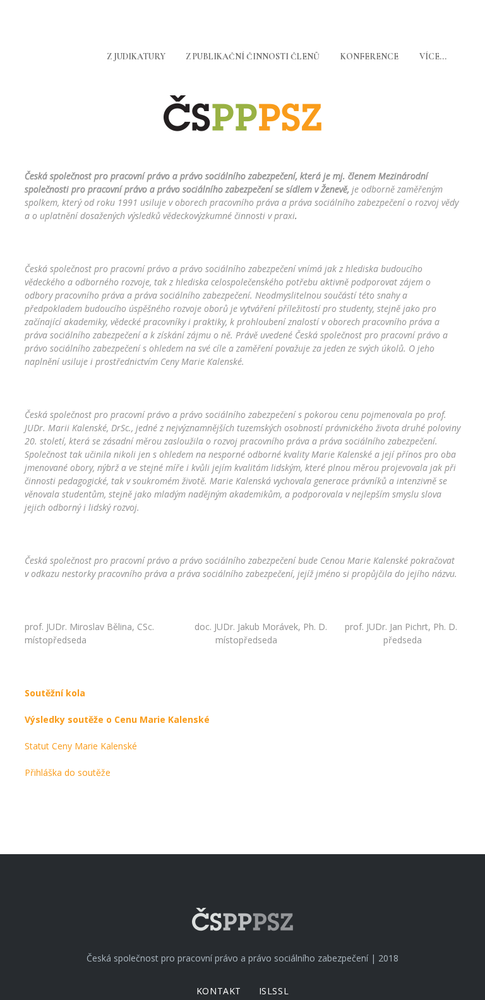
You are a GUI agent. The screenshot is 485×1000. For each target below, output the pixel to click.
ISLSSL (274, 991)
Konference (369, 56)
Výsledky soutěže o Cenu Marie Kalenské (117, 719)
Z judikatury (136, 56)
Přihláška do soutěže (68, 772)
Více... (432, 56)
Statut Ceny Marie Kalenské (81, 746)
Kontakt (218, 991)
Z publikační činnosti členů (253, 56)
